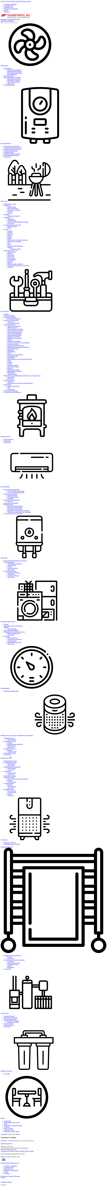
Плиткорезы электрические (15, 354)
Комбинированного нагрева (12, 153)
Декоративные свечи (13, 216)
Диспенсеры (7, 1121)
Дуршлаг (9, 232)
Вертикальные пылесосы (14, 642)
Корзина (17, 19)
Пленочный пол (8, 1023)
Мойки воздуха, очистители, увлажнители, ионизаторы (17, 735)
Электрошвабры (12, 629)
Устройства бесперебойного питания (17, 222)
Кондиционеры (5, 486)
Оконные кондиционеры (11, 503)
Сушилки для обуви (13, 1022)
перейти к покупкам (6, 1143)
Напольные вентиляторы (14, 71)
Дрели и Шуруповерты (14, 341)
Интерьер (6, 214)
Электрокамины (8, 439)
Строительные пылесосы (14, 639)
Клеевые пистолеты (13, 344)
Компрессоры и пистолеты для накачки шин (20, 383)
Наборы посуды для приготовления (17, 240)
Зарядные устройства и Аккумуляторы (18, 342)
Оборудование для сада (10, 250)
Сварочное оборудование (11, 320)
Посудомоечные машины (11, 630)
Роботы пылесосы (12, 638)
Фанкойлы (10, 498)
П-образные (10, 958)
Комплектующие (12, 226)
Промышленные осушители (12, 844)
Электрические (11, 565)
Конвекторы (7, 771)
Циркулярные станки (13, 369)
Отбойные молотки (12, 348)
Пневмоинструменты (10, 317)
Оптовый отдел (8, 7)
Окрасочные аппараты (13, 326)
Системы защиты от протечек (12, 225)
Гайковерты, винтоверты (14, 338)
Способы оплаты (9, 5)
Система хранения (9, 315)
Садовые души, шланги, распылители (18, 265)
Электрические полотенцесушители (14, 960)
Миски (9, 238)
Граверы (9, 339)
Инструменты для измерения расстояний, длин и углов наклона (22, 375)
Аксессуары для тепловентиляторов (17, 779)
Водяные (9, 780)
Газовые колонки (9, 152)
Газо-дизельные (11, 791)
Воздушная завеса (9, 76)
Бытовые (9, 501)
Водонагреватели (6, 143)
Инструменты (5, 311)
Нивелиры (10, 378)
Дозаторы (7, 1127)
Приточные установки (13, 80)
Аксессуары (10, 83)
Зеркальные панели (12, 964)
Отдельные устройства (13, 210)
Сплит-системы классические (15, 491)
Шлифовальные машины (14, 371)
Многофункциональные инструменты (18, 347)
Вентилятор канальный (14, 79)
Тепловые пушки (9, 789)
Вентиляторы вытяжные (14, 70)
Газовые (9, 566)
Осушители (4, 839)
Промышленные (12, 74)
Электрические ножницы (14, 332)
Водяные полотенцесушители (12, 955)
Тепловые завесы (9, 783)
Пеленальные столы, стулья (12, 1122)
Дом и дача (4, 201)
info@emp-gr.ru (15, 1163)
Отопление (4, 558)
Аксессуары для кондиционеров (13, 513)
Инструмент (7, 384)
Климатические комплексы (15, 744)
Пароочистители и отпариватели (13, 626)
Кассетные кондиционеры (14, 507)
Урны (5, 1124)
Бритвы (6, 624)
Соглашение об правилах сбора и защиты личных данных (17, 1151)
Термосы (9, 231)
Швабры (6, 627)
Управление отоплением (14, 563)
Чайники (9, 247)
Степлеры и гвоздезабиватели (12, 392)
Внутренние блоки (12, 497)
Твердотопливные (12, 568)
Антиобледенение (9, 1016)
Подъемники (11, 357)
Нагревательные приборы (11, 1020)
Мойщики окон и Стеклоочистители (14, 632)
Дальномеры (11, 377)
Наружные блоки (12, 495)
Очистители (10, 747)
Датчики (9, 213)
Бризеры (9, 742)
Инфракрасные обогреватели (12, 767)
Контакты (7, 11)
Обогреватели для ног (10, 761)
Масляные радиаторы (10, 776)
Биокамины (7, 441)
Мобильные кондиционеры (12, 500)
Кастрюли (10, 234)
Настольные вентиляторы (14, 73)
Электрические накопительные (13, 147)
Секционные (11, 574)
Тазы (8, 243)
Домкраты (10, 381)
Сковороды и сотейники (14, 241)
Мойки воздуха (11, 745)
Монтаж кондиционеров (11, 8)
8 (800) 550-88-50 (15, 1)
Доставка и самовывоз (10, 4)
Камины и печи (5, 436)
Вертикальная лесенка (13, 963)
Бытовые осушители (10, 842)
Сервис (6, 10)
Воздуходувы (11, 258)
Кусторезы (10, 261)
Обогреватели (5, 758)
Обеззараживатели (9, 738)
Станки (9, 363)
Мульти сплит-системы (10, 494)
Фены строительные (13, 366)
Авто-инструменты (9, 380)
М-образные (10, 967)
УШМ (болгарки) (12, 327)
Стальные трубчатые (13, 575)
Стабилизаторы (11, 220)
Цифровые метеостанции (11, 691)
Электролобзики (12, 374)
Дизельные (10, 795)
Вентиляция (4, 65)
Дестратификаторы (9, 85)
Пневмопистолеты (12, 356)
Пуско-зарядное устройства (15, 329)
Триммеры (10, 267)
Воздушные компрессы (14, 318)
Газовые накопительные (11, 150)
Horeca (3, 1118)
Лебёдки (6, 314)
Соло (8, 387)
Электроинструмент (10, 324)
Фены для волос (8, 1128)
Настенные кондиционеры (11, 489)
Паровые (9, 750)
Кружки (9, 237)
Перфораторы (11, 351)
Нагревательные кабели (11, 1017)
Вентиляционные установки (12, 77)
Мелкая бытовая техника (8, 621)
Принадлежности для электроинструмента (19, 359)
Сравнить (11, 19)
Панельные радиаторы (13, 572)
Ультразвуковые (11, 751)
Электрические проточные (11, 146)
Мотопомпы (10, 255)
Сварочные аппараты (13, 323)
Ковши (9, 235)
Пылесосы (7, 636)
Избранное (4, 19)
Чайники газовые (16, 249)
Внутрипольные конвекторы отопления (15, 560)
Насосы (9, 262)
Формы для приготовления (15, 246)
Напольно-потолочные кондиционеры (18, 510)
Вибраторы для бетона (13, 336)
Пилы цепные (11, 252)
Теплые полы (4, 1013)
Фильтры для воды (6, 1071)
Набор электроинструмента (15, 330)
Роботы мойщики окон (13, 633)
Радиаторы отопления (10, 571)
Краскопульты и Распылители (15, 345)
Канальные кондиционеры (15, 506)
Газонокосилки (11, 259)
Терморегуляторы (9, 1025)
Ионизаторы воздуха (10, 753)
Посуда (6, 229)
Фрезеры (9, 368)
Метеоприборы (5, 688)
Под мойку (7, 1073)
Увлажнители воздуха (10, 748)
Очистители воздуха (10, 741)
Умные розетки (11, 207)
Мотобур (9, 253)
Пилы (9, 353)
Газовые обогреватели (10, 762)
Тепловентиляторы (9, 777)
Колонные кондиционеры (14, 509)
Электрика (7, 217)
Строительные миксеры (11, 390)
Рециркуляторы (11, 739)
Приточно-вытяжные (13, 82)
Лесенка (9, 957)
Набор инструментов (13, 386)
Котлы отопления (9, 562)
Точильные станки (12, 365)
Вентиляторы (8, 68)
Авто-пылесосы (11, 641)
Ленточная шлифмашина (14, 333)
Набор (9, 228)
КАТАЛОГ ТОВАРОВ (7, 21)
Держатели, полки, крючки (11, 1131)
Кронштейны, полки (10, 204)
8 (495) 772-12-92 (5, 1)
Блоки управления (12, 208)
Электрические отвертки (14, 335)
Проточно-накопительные (11, 155)
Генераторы (10, 219)
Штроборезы (11, 372)
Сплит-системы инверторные (15, 492)
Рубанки (9, 362)
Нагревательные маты (10, 1019)
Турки (9, 244)
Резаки (9, 360)
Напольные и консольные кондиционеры (19, 512)
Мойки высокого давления (15, 264)
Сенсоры (9, 211)
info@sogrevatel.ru (26, 1)
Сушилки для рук (9, 1130)
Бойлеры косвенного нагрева (12, 149)
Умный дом (7, 205)
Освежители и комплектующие (13, 1125)
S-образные (10, 961)
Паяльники (10, 350)
